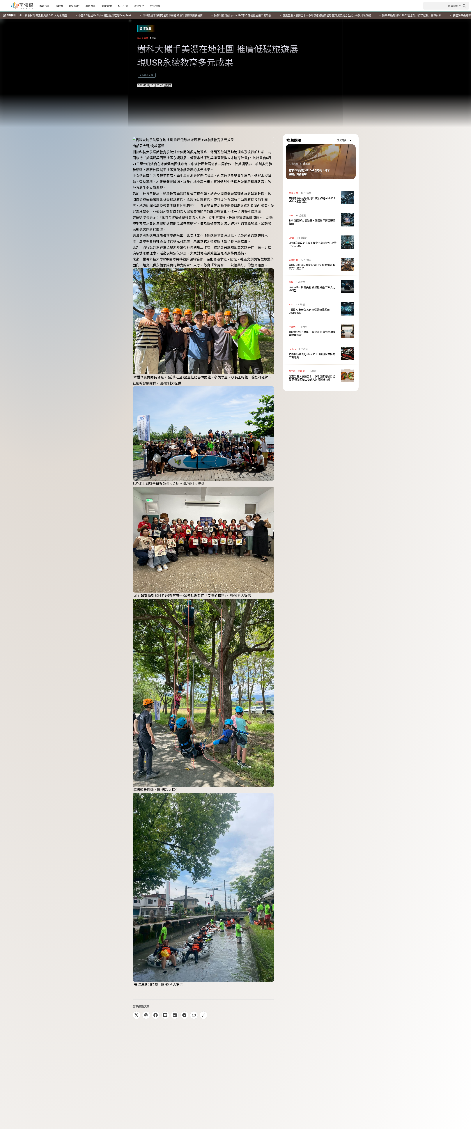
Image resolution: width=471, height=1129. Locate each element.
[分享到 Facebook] (156, 1015)
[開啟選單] (5, 6)
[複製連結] (203, 1015)
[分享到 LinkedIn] (175, 1015)
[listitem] (321, 198)
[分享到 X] (136, 1015)
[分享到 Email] (194, 1015)
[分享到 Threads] (146, 1015)
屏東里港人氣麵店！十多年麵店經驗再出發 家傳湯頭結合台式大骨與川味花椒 (92, 15)
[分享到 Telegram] (184, 1015)
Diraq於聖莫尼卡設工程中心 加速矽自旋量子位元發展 (388, 15)
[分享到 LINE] (165, 1015)
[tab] (44, 5)
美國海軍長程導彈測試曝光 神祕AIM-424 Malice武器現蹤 (250, 15)
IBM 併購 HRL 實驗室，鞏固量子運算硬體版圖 (320, 15)
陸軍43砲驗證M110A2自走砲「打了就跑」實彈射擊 (176, 15)
